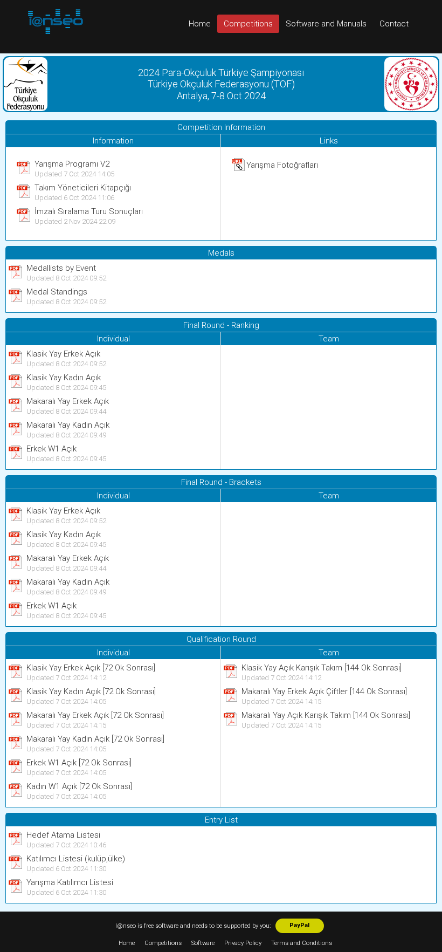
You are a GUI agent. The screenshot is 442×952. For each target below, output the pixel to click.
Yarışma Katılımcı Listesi (69, 882)
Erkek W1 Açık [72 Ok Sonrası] (79, 763)
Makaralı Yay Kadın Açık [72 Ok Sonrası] (95, 739)
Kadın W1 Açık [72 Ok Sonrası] (79, 786)
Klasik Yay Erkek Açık (63, 354)
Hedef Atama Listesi (63, 835)
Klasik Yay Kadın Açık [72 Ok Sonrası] (91, 691)
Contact (394, 24)
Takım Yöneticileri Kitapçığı (82, 188)
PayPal (299, 925)
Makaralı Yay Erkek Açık (67, 401)
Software (203, 943)
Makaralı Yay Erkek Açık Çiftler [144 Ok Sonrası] (324, 691)
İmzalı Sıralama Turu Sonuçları (88, 211)
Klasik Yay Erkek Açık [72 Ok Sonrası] (90, 668)
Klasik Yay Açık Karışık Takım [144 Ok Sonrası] (321, 668)
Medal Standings (56, 292)
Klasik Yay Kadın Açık (63, 377)
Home (200, 24)
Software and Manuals (326, 24)
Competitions (248, 24)
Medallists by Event (61, 268)
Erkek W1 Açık (51, 449)
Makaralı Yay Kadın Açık (67, 425)
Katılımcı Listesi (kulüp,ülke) (75, 859)
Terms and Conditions (301, 943)
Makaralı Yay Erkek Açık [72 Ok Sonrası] (95, 715)
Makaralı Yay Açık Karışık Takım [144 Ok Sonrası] (325, 715)
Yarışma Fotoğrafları (282, 165)
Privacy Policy (242, 943)
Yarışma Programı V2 (71, 164)
